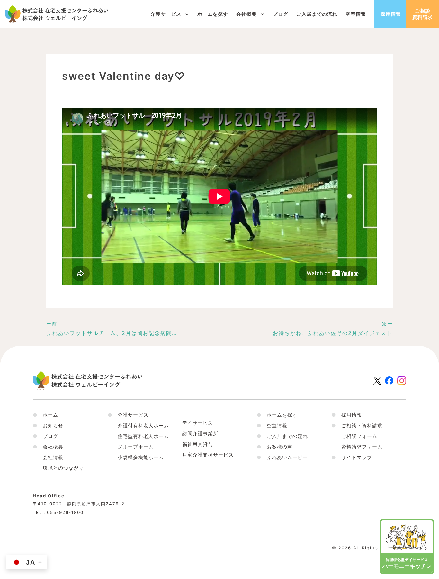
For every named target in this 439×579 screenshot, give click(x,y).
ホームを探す (212, 14)
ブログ (280, 14)
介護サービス (165, 14)
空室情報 (355, 14)
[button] (48, 446)
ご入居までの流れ (316, 14)
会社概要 (246, 14)
